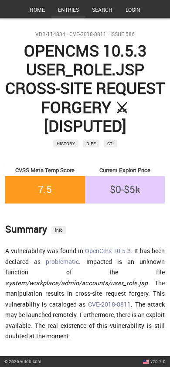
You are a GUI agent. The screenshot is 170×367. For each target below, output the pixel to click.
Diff (91, 143)
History (66, 143)
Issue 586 (122, 34)
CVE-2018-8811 (87, 34)
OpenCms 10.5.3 (108, 251)
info (59, 230)
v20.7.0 (158, 361)
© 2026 (22, 361)
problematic (62, 261)
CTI (110, 143)
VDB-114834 (50, 34)
